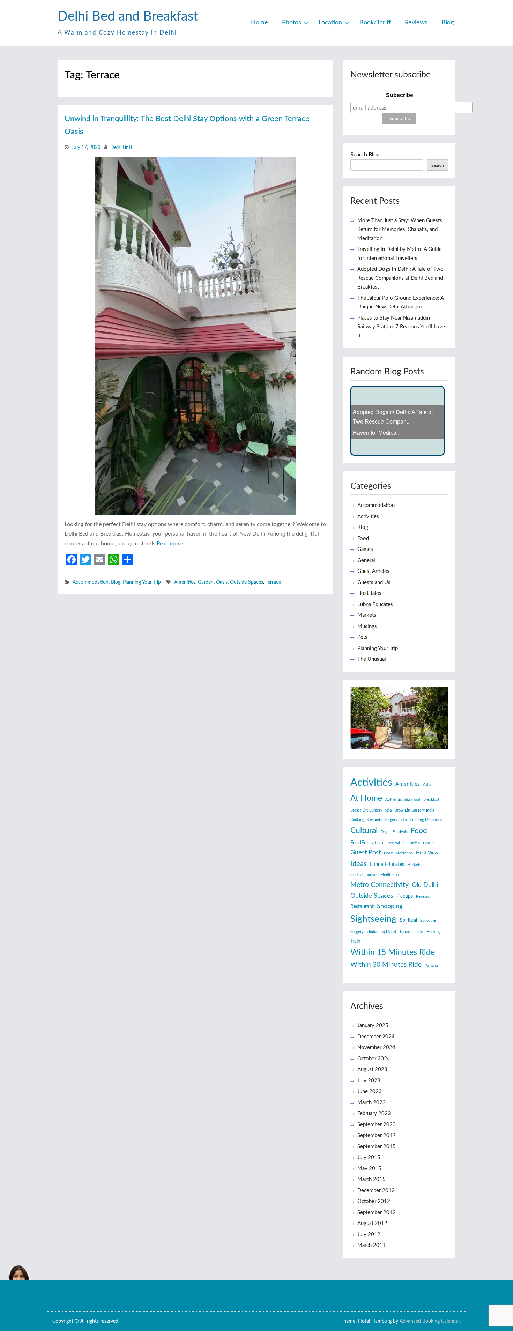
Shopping (389, 906)
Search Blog (364, 154)
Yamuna (431, 965)
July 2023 (368, 1080)
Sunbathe (428, 920)
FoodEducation (366, 842)
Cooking (357, 820)
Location (330, 23)
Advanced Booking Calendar (430, 1321)
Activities (368, 516)
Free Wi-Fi (395, 843)
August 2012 (372, 1223)
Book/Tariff (375, 23)
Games (365, 549)
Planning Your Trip (142, 582)
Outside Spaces (246, 582)
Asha (427, 784)
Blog (447, 23)
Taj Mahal (388, 932)
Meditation (389, 875)
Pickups (404, 896)
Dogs (385, 832)
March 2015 (371, 1179)
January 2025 (372, 1025)
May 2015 (369, 1168)
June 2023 (369, 1091)
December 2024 (376, 1036)
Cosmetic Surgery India (387, 820)
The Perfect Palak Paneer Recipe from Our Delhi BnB (394, 401)
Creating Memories (426, 820)
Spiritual (408, 920)
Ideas (358, 863)
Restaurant (362, 906)
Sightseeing (373, 919)
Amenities (184, 582)
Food (363, 538)
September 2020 (376, 1124)
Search (437, 165)
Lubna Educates (375, 604)
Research (423, 896)
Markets (366, 615)
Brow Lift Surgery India (414, 810)
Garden (206, 582)
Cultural (364, 831)
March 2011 (371, 1245)
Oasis (222, 582)
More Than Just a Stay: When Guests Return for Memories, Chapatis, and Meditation (399, 229)
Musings (367, 626)
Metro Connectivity (379, 885)
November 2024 (376, 1047)
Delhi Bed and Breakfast (128, 16)
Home (259, 23)
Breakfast (431, 799)
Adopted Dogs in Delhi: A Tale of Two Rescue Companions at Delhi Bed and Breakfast (400, 278)
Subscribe (399, 95)
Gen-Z (428, 843)
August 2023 (372, 1069)
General (366, 560)
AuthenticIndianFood (402, 799)
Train (355, 941)
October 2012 (373, 1201)
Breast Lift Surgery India (371, 810)
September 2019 (376, 1135)
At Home (366, 798)
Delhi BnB (121, 147)
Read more (170, 543)
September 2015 (376, 1146)
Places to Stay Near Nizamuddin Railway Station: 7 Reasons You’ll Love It (401, 326)
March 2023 (371, 1102)
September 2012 (376, 1212)
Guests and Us (374, 582)
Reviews (416, 23)
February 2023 (374, 1113)
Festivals (400, 832)
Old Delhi (425, 885)
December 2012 (376, 1190)
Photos (291, 23)
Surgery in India (363, 932)
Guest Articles (373, 571)
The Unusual (371, 659)
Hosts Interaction (398, 853)
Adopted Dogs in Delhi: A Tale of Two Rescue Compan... (393, 420)
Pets (362, 637)
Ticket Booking (428, 932)
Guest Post (365, 852)
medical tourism (363, 875)
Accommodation (91, 582)
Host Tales (369, 593)
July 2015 (368, 1157)
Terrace (273, 582)
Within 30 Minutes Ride (386, 965)
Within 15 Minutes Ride (392, 952)
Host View (427, 853)
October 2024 (373, 1058)
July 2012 (368, 1234)
